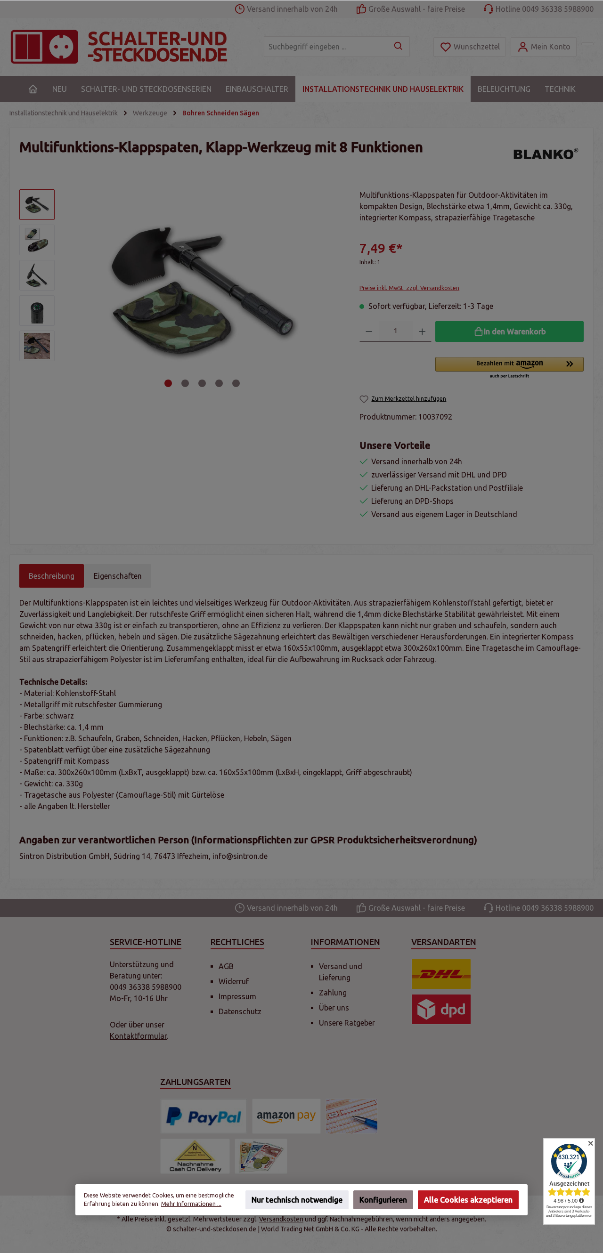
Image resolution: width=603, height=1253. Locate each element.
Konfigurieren (383, 1200)
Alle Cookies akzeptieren (468, 1200)
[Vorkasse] (352, 1116)
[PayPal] (203, 1116)
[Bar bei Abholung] (261, 1156)
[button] (509, 368)
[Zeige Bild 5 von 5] (236, 383)
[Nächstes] (330, 290)
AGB (226, 966)
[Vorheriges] (74, 290)
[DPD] (441, 1009)
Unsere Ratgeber (347, 1023)
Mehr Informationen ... (191, 1204)
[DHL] (441, 974)
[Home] (33, 89)
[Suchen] (399, 46)
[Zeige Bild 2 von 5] (185, 383)
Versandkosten (281, 1219)
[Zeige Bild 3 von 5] (202, 383)
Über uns (334, 1007)
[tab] (51, 576)
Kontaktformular (138, 1036)
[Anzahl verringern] (369, 331)
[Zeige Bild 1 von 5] (168, 383)
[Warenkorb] (587, 43)
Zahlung (333, 992)
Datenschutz (240, 1011)
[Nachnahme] (195, 1156)
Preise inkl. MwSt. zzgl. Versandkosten (409, 288)
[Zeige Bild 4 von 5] (219, 383)
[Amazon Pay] (286, 1116)
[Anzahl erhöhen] (422, 331)
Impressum (237, 996)
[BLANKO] (544, 153)
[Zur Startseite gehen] (127, 46)
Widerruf (234, 981)
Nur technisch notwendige (297, 1200)
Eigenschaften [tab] (118, 576)
